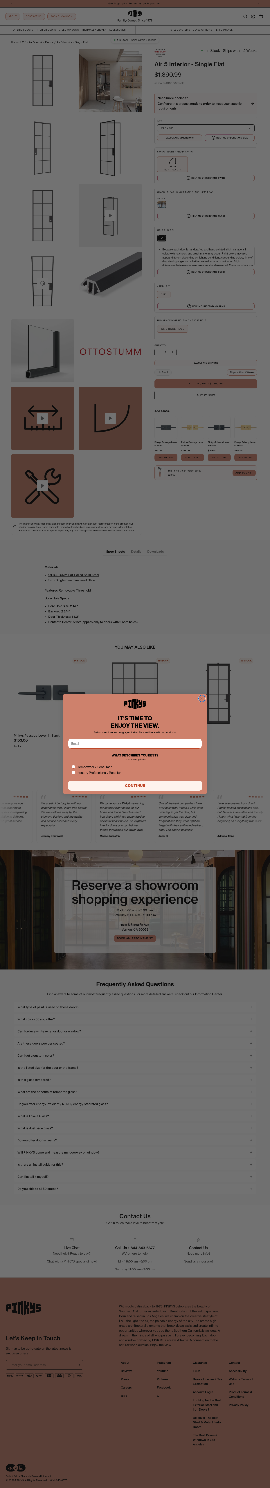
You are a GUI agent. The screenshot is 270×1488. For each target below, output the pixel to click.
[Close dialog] (202, 698)
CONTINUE (135, 785)
